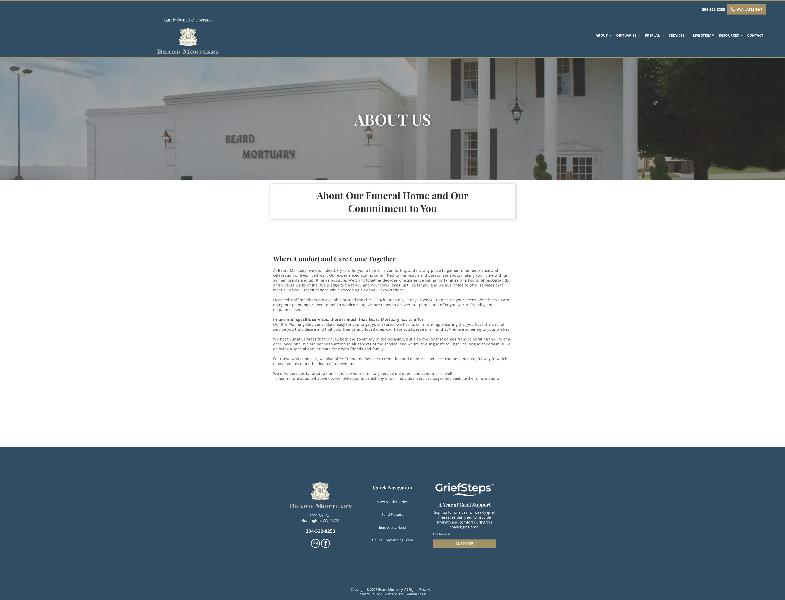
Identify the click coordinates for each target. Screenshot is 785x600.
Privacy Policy (369, 594)
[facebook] (325, 544)
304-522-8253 (713, 9)
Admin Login (416, 594)
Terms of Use (393, 594)
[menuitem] (604, 35)
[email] (315, 544)
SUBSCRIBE (464, 543)
